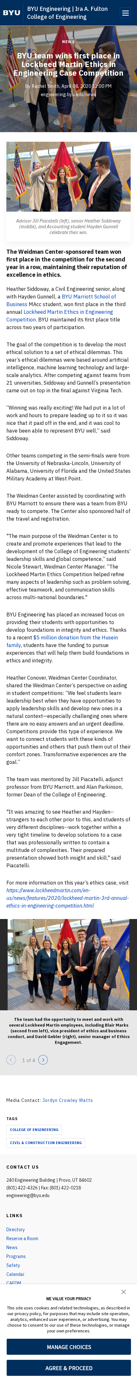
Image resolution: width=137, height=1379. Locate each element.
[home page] (11, 13)
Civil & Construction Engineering (46, 1143)
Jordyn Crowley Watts (67, 1100)
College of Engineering (34, 1129)
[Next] (43, 1060)
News (68, 41)
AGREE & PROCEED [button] (69, 1368)
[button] (123, 1291)
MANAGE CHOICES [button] (69, 1347)
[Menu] (125, 12)
